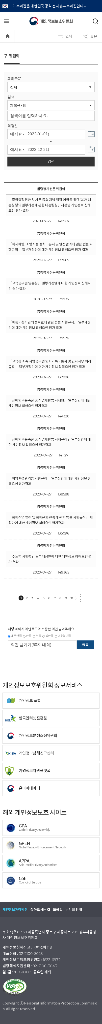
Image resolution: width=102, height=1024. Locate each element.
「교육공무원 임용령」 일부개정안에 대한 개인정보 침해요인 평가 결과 (49, 286)
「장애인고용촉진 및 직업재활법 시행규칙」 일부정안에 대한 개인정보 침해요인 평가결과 (49, 442)
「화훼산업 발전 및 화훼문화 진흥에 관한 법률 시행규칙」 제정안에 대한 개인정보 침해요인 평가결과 (50, 520)
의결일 (12, 125)
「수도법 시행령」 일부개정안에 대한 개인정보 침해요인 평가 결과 (49, 559)
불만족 (49, 636)
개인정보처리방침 (14, 909)
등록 (85, 644)
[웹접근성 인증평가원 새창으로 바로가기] (51, 987)
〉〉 (81, 598)
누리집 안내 (73, 909)
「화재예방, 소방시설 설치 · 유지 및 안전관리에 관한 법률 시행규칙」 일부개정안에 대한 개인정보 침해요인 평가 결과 (50, 247)
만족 (28, 636)
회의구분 (14, 78)
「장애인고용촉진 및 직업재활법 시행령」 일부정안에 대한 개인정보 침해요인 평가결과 (49, 403)
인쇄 (68, 36)
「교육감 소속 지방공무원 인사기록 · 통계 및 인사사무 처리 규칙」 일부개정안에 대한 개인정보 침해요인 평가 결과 (49, 364)
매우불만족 (64, 636)
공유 (93, 36)
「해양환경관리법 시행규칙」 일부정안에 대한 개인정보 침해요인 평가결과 (49, 481)
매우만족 (16, 636)
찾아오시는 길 (40, 909)
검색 (10, 97)
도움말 (57, 909)
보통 (38, 636)
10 (71, 598)
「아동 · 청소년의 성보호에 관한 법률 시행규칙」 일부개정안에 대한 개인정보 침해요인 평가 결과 (49, 325)
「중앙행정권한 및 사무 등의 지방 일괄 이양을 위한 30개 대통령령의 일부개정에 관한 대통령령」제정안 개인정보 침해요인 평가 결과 (49, 205)
